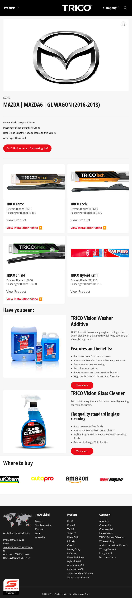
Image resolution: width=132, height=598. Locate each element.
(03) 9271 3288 (15, 539)
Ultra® (71, 541)
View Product (80, 291)
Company (110, 7)
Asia (37, 533)
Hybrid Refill (74, 561)
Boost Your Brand (82, 594)
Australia (40, 537)
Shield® (71, 533)
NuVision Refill (75, 569)
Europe (39, 529)
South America (43, 525)
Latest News (106, 533)
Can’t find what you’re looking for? (27, 148)
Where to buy (106, 541)
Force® (71, 525)
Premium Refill (75, 565)
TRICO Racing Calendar (111, 537)
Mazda (6, 97)
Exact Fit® (72, 537)
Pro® (70, 521)
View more (82, 385)
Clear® (71, 545)
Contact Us (105, 525)
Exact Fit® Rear (75, 557)
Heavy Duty (73, 549)
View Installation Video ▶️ (24, 228)
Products (10, 8)
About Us (104, 521)
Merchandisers (107, 557)
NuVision (72, 553)
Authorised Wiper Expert (112, 545)
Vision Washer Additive (80, 573)
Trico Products (56, 594)
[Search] (125, 7)
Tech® (70, 529)
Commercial (106, 529)
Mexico (39, 521)
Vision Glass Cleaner (78, 577)
